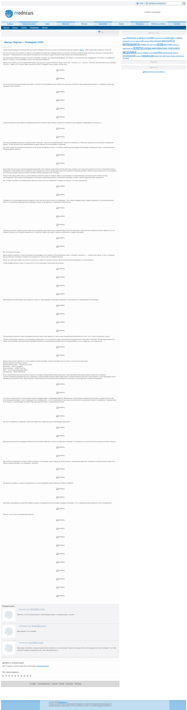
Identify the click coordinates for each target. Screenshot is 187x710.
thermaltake (136, 41)
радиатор (157, 56)
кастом (167, 44)
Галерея (177, 24)
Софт (47, 24)
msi (162, 38)
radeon (179, 38)
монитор (140, 53)
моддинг (130, 52)
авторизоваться (43, 666)
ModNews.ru (62, 702)
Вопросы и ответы (158, 24)
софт (164, 56)
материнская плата (163, 48)
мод (177, 48)
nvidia (167, 38)
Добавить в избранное (157, 3)
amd (129, 38)
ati (137, 38)
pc (175, 38)
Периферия (34, 28)
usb (142, 41)
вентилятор (168, 40)
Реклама (78, 684)
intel (151, 37)
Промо (121, 24)
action (124, 38)
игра (160, 44)
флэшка (126, 58)
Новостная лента (28, 24)
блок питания (155, 41)
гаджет (143, 44)
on (172, 37)
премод (138, 56)
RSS (141, 3)
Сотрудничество (44, 684)
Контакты (69, 684)
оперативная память (170, 53)
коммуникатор (128, 48)
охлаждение (129, 55)
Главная (10, 24)
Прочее (45, 28)
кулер (148, 48)
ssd (131, 41)
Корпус (15, 28)
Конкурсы (139, 24)
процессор (147, 55)
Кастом (6, 28)
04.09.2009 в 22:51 (39, 626)
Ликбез (24, 28)
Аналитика (103, 24)
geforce (142, 38)
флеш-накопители (177, 56)
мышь (145, 53)
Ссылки (55, 684)
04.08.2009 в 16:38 (37, 609)
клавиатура (175, 44)
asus (134, 38)
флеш (168, 56)
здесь (82, 50)
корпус (138, 48)
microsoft (157, 38)
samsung (126, 41)
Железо (84, 24)
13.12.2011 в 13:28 (36, 643)
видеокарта (131, 44)
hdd (147, 38)
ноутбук (157, 52)
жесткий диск (151, 45)
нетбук (151, 53)
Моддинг (65, 24)
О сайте (33, 684)
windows (146, 41)
